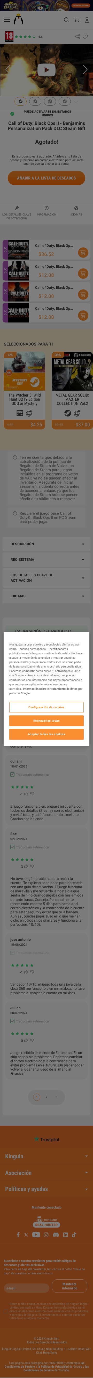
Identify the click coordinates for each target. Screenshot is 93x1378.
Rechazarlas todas (46, 720)
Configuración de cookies (46, 707)
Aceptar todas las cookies (46, 734)
